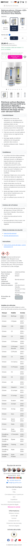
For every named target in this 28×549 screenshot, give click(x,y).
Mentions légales (14, 525)
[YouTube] (19, 540)
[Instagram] (12, 540)
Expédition (14, 499)
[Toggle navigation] (25, 2)
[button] (14, 74)
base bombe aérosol (10, 233)
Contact (14, 518)
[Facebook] (8, 540)
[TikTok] (16, 540)
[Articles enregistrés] (20, 2)
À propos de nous (14, 520)
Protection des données (14, 523)
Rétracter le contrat (14, 507)
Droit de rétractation (14, 502)
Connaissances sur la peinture (14, 494)
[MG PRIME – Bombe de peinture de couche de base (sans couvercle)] (25, 95)
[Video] (21, 89)
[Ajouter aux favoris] (25, 57)
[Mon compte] (18, 2)
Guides (14, 489)
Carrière (13, 515)
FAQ (14, 492)
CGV (14, 497)
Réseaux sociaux (14, 513)
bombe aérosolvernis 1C (11, 235)
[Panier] (23, 2)
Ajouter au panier (15, 57)
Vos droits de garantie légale (9, 504)
